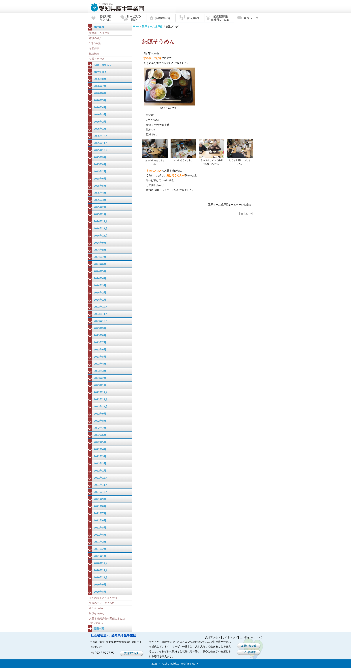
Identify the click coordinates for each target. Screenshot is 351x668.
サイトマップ (230, 637)
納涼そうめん (96, 613)
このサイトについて (251, 637)
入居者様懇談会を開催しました (107, 618)
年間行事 (94, 48)
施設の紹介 (95, 38)
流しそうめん (96, 608)
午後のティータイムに (102, 603)
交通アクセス (96, 58)
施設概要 (94, 53)
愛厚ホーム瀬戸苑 (152, 26)
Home (136, 26)
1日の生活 (95, 43)
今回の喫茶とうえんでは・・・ (107, 597)
